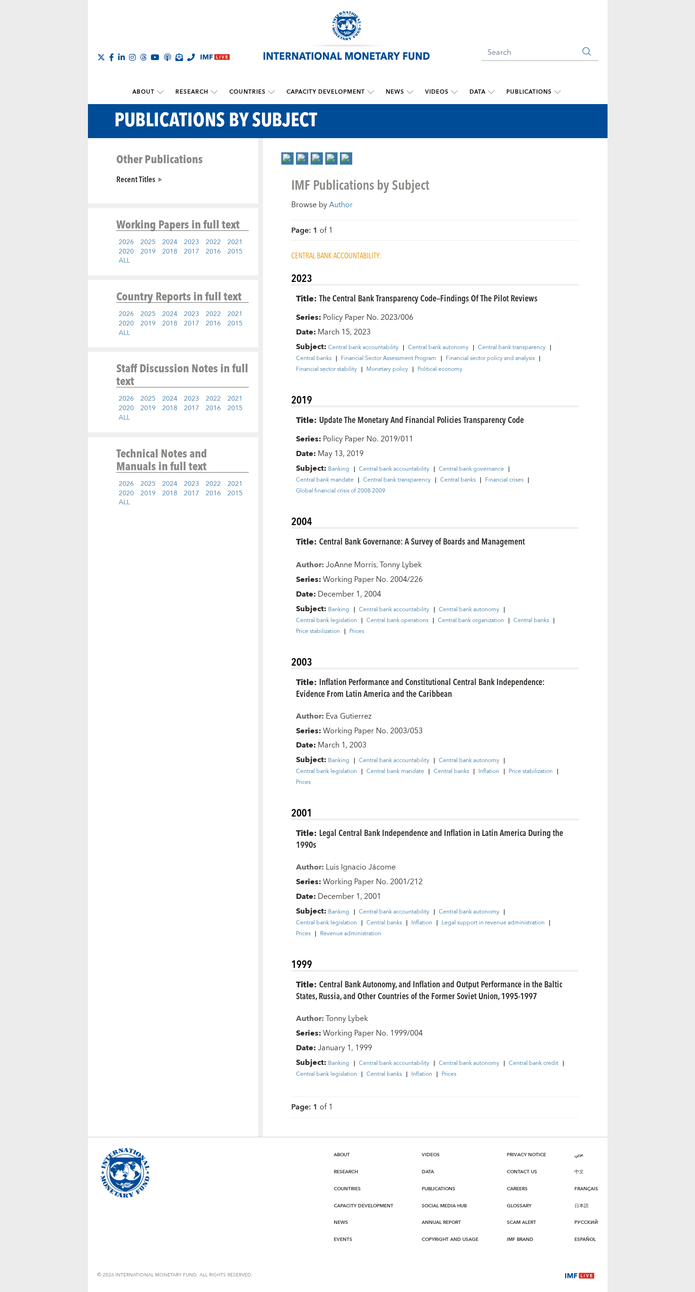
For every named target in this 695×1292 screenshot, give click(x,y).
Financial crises (504, 480)
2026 (126, 242)
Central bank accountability (363, 348)
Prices (356, 631)
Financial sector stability (326, 369)
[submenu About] (160, 92)
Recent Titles (135, 179)
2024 (169, 242)
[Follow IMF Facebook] (111, 57)
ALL (124, 260)
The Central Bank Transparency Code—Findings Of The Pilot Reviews (428, 297)
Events (343, 1239)
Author (341, 204)
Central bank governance (471, 469)
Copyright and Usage (450, 1239)
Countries (247, 92)
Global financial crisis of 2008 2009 (340, 491)
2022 (213, 242)
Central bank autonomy (438, 348)
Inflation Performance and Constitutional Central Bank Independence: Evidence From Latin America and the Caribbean (420, 687)
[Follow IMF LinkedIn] (121, 57)
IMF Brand (520, 1239)
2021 (235, 242)
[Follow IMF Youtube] (155, 57)
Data (477, 92)
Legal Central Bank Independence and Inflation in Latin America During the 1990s (429, 838)
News (395, 92)
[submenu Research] (214, 92)
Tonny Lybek (401, 564)
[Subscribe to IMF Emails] (179, 57)
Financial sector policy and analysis (490, 358)
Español (585, 1239)
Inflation (488, 771)
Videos (437, 92)
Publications (529, 92)
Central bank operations (397, 621)
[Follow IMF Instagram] (132, 57)
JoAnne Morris (351, 564)
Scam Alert (521, 1222)
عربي (578, 1155)
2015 (235, 251)
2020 (126, 251)
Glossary (519, 1206)
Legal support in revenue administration (493, 923)
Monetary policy (387, 369)
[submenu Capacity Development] (370, 92)
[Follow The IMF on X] (101, 57)
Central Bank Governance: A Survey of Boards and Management (422, 541)
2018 (169, 251)
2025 (148, 242)
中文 (579, 1172)
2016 (213, 251)
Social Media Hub (444, 1206)
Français (586, 1189)
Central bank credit (533, 1063)
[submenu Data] (491, 92)
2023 (191, 242)
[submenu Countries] (271, 92)
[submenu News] (410, 92)
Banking (338, 469)
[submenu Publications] (557, 92)
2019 (148, 251)
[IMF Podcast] (167, 57)
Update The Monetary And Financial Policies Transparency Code (421, 419)
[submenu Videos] (454, 92)
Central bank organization (471, 621)
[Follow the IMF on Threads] (143, 57)
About (143, 92)
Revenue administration (350, 934)
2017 (191, 251)
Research (191, 92)
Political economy (439, 369)
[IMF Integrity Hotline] (191, 57)
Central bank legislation (326, 621)
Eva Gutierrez (349, 716)
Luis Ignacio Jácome (361, 867)
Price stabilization (318, 631)
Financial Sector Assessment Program (388, 358)
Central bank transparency (512, 348)
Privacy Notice (526, 1155)
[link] (287, 158)
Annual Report (441, 1222)
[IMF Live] (580, 1274)
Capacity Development (326, 92)
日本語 (581, 1206)
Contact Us (522, 1172)
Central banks (313, 358)
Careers (517, 1189)
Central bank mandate (325, 480)
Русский (586, 1222)
